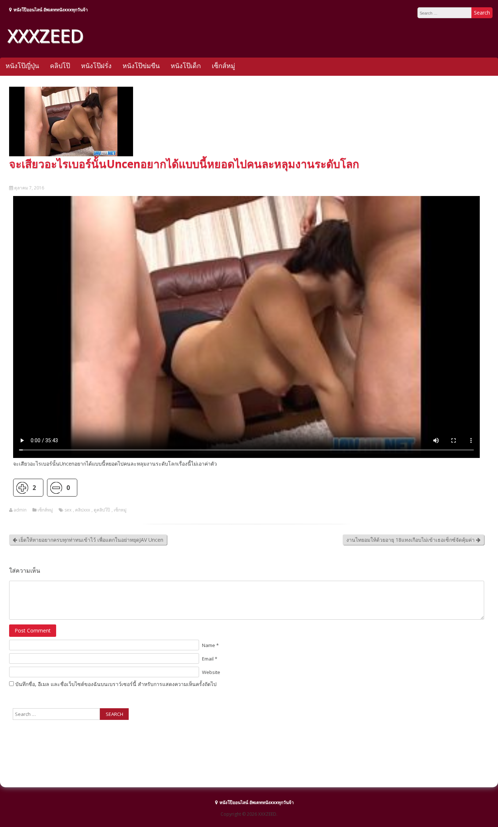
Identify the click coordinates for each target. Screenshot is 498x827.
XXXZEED (45, 35)
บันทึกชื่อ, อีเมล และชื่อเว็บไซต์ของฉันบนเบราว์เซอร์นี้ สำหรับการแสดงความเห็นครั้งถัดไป (116, 684)
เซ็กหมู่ (120, 510)
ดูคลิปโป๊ (102, 510)
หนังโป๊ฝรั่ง (96, 65)
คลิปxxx (82, 510)
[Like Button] (22, 488)
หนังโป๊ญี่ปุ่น (22, 65)
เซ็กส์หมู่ (223, 65)
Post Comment (33, 630)
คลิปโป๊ (60, 65)
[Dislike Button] (56, 488)
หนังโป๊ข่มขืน (141, 65)
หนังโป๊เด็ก (186, 65)
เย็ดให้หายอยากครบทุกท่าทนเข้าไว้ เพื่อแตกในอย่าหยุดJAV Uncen (90, 539)
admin (20, 510)
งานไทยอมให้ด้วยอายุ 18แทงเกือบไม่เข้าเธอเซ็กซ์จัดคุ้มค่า (411, 539)
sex (68, 510)
